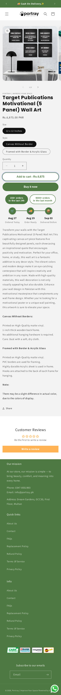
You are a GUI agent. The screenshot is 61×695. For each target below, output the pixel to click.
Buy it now (30, 186)
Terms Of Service (16, 561)
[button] (7, 14)
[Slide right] (38, 87)
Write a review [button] (30, 449)
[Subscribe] (47, 675)
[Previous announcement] (6, 3)
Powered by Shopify (47, 690)
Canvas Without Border (19, 144)
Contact (11, 531)
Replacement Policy (17, 546)
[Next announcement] (54, 3)
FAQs (9, 538)
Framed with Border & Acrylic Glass (26, 151)
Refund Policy (14, 553)
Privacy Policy (14, 569)
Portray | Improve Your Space (25, 690)
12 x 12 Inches (14, 130)
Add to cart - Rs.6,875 (30, 176)
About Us (12, 523)
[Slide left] (23, 87)
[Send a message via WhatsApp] (54, 688)
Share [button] (9, 408)
